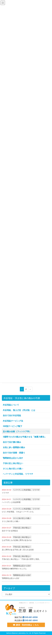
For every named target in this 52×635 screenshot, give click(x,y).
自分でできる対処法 (10, 530)
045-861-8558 (31, 617)
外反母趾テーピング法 (13, 420)
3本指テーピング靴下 (12, 426)
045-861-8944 (31, 620)
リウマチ (5, 492)
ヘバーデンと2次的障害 (11, 502)
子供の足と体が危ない (13, 463)
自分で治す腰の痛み (12, 441)
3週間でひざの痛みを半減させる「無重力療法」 (24, 436)
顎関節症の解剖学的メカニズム (14, 568)
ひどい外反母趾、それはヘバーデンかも (18, 511)
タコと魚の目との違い (13, 468)
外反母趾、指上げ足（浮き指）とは (19, 410)
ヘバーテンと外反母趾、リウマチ (18, 473)
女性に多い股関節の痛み (14, 447)
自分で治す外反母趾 (12, 415)
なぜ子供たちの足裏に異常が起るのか (17, 540)
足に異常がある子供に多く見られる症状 (18, 549)
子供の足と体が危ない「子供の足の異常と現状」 (21, 559)
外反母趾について (11, 404)
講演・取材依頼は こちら (27, 624)
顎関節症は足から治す (13, 457)
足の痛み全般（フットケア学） (17, 431)
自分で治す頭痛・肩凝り (14, 452)
